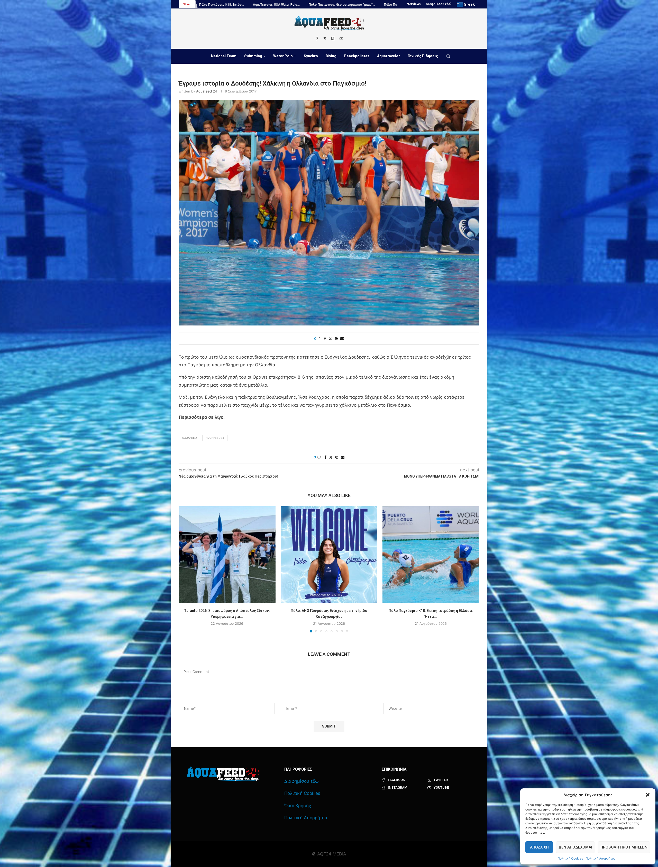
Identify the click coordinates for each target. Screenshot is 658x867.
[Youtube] (341, 38)
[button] (647, 794)
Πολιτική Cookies (570, 858)
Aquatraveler (388, 56)
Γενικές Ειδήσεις (423, 56)
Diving (331, 56)
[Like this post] (319, 338)
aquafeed (189, 438)
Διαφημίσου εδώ (439, 4)
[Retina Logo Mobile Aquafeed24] (223, 774)
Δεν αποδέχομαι (575, 847)
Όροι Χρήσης (297, 805)
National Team (223, 56)
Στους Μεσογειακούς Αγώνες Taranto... (378, 4)
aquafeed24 (215, 438)
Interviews (413, 4)
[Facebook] (316, 38)
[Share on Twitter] (330, 338)
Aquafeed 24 (206, 91)
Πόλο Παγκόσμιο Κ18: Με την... (250, 4)
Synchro (311, 56)
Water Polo (283, 56)
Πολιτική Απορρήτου (601, 858)
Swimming (253, 56)
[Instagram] (333, 38)
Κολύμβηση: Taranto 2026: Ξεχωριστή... (311, 4)
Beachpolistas (356, 56)
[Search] (448, 56)
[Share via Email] (342, 338)
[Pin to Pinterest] (336, 338)
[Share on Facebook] (325, 338)
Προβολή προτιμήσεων (623, 847)
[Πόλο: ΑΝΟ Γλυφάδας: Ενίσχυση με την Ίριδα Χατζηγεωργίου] (329, 554)
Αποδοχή (539, 847)
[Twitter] (325, 38)
